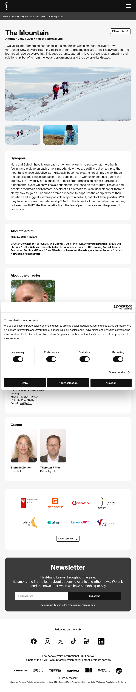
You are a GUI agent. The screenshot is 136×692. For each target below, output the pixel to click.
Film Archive (118, 31)
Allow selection (68, 382)
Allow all (111, 382)
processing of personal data (81, 605)
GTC (55, 682)
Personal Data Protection (70, 682)
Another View (14, 38)
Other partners (65, 538)
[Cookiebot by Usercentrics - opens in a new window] (116, 307)
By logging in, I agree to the (68, 605)
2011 (30, 38)
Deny (25, 382)
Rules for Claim (88, 682)
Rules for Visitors (17, 682)
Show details (117, 372)
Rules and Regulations (106, 682)
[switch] (51, 359)
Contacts (122, 682)
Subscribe (94, 595)
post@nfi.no (25, 403)
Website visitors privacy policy (39, 682)
